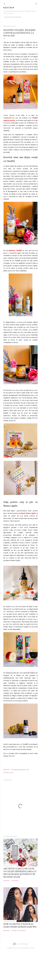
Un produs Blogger (22, 944)
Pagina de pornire (12, 17)
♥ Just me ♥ (8, 7)
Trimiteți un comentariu (18, 930)
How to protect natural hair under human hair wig (20, 925)
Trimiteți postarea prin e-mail (20, 769)
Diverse (11, 772)
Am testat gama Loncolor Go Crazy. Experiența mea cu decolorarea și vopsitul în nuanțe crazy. (19, 872)
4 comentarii (15, 880)
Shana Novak (30, 948)
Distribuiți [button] (6, 769)
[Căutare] (36, 3)
